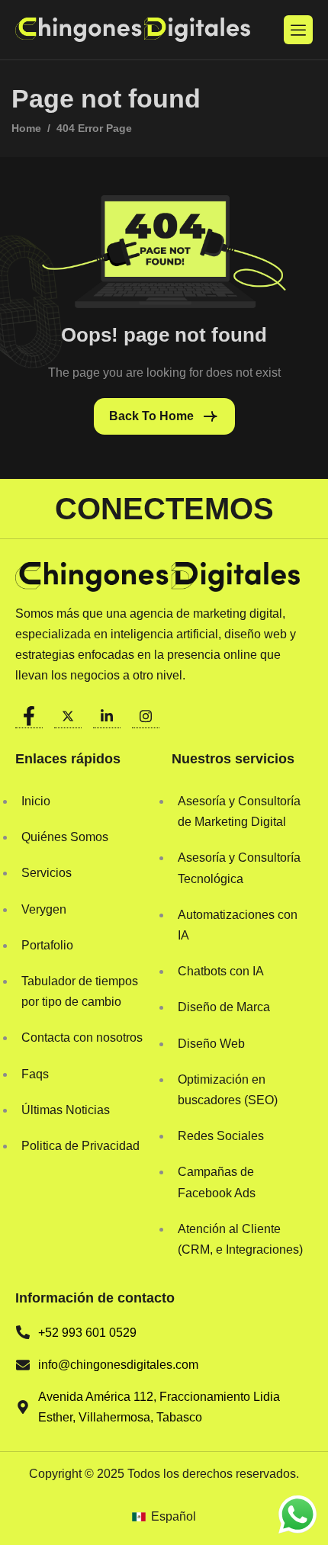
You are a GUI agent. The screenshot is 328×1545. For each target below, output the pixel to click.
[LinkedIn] (106, 712)
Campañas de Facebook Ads (217, 1182)
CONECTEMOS (164, 508)
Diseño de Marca (224, 1007)
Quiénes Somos (64, 836)
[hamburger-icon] (298, 29)
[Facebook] (29, 712)
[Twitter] (68, 712)
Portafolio (47, 945)
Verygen (43, 909)
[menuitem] (163, 1516)
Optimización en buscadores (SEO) (228, 1090)
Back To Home (151, 416)
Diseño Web (211, 1043)
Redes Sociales (221, 1135)
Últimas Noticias (65, 1109)
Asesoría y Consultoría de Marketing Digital (239, 811)
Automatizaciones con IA (237, 925)
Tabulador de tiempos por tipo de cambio (79, 991)
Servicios (46, 872)
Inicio (35, 801)
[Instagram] (145, 712)
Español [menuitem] (173, 1516)
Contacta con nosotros (82, 1037)
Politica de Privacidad (80, 1145)
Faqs (35, 1074)
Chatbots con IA (221, 971)
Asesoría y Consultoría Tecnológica (239, 868)
